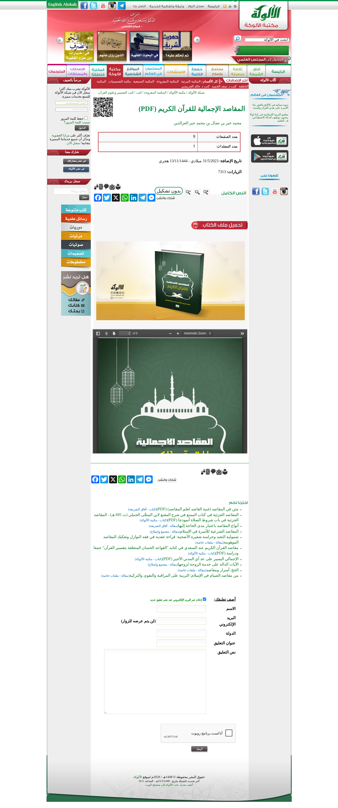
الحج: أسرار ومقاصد (222, 570)
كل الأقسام (210, 81)
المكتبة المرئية (190, 81)
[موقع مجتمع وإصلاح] (217, 71)
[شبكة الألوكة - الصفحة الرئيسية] (213, 8)
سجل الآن (73, 143)
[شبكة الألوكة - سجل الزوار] (196, 8)
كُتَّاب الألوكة (268, 80)
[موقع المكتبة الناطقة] (98, 71)
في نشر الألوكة (76, 168)
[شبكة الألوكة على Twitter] (93, 6)
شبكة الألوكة (196, 92)
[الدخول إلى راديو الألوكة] (257, 50)
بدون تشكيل (169, 190)
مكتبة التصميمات (120, 81)
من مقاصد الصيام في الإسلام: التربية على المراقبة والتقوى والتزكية (184, 575)
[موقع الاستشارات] (176, 71)
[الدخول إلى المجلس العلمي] (260, 60)
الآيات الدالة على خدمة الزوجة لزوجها (208, 564)
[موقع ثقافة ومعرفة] (238, 71)
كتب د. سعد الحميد (224, 86)
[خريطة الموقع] (230, 8)
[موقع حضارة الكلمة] (197, 71)
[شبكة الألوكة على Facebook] (84, 6)
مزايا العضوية (61, 135)
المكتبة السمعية (143, 81)
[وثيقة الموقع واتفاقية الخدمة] (166, 8)
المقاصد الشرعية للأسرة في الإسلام (209, 531)
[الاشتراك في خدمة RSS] (224, 8)
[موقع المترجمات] (57, 71)
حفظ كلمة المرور (72, 118)
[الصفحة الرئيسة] (235, 8)
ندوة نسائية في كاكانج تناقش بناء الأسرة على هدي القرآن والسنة (270, 106)
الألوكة (137, 777)
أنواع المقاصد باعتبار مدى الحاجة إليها (208, 525)
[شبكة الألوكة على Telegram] (122, 6)
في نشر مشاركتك (76, 160)
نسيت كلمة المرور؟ (77, 122)
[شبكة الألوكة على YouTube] (103, 6)
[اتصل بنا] (139, 8)
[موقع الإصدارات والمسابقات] (77, 71)
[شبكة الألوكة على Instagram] (112, 6)
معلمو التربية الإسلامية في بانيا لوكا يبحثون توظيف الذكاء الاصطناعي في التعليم (269, 117)
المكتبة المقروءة (168, 81)
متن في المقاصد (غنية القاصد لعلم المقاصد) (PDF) (198, 509)
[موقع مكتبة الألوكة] (115, 71)
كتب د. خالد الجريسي (195, 86)
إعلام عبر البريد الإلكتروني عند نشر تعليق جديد (176, 600)
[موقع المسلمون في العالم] (153, 71)
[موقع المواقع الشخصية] (133, 71)
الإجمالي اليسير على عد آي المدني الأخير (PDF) (200, 559)
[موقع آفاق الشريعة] (256, 71)
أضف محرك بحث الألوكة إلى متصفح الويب (169, 784)
